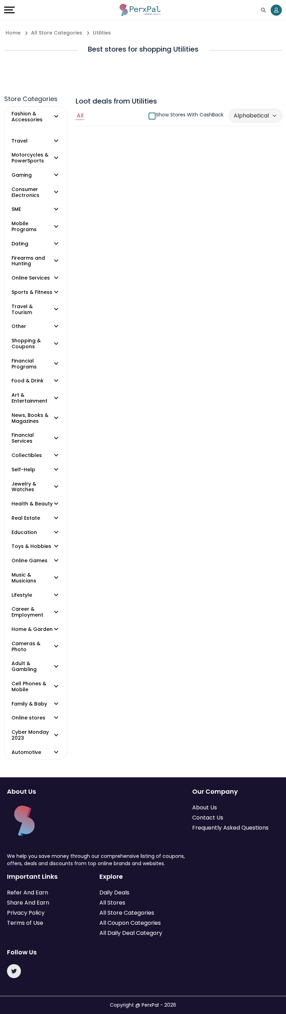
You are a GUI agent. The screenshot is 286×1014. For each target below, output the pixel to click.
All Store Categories (126, 913)
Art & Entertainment (29, 398)
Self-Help (23, 470)
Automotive (26, 752)
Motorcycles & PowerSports (30, 158)
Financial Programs (24, 364)
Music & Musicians (24, 578)
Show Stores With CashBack (190, 114)
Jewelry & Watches (24, 487)
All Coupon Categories (130, 923)
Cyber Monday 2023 (30, 735)
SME (16, 209)
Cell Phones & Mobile (29, 687)
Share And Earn (28, 903)
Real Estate (26, 518)
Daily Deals (114, 893)
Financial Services (23, 438)
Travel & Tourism (22, 309)
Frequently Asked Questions (230, 828)
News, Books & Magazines (30, 418)
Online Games (29, 561)
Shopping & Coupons (26, 344)
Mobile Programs (24, 226)
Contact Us (207, 818)
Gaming (22, 175)
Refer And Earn (27, 893)
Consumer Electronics (25, 192)
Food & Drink (28, 381)
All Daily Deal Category (130, 933)
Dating (20, 244)
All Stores (112, 903)
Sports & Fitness (32, 292)
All (80, 116)
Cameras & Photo (26, 647)
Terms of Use (25, 923)
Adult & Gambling (24, 666)
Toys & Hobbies (31, 546)
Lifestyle (22, 595)
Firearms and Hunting (28, 261)
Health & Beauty (32, 504)
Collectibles (27, 455)
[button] (56, 116)
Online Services (31, 278)
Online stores (28, 718)
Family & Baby (29, 704)
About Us (204, 807)
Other (19, 326)
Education (24, 532)
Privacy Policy (26, 913)
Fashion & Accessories (27, 117)
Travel (20, 141)
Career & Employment (27, 612)
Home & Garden (32, 629)
